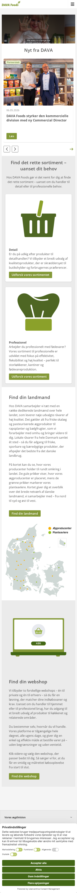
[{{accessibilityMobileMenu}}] (72, 4)
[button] (38, 275)
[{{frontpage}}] (11, 4)
